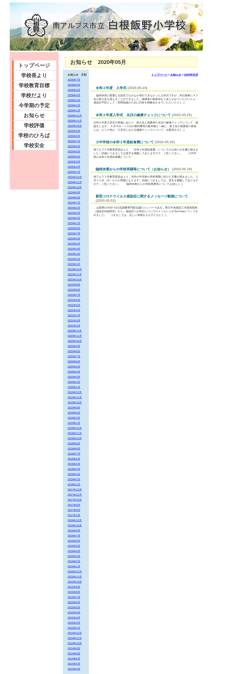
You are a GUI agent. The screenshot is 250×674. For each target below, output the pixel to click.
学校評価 (34, 125)
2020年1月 (74, 387)
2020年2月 (74, 382)
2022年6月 (74, 300)
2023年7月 (74, 233)
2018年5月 (74, 464)
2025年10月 (75, 125)
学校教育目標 (34, 85)
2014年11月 (75, 638)
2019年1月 (74, 423)
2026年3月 (74, 100)
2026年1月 (74, 110)
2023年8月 (74, 228)
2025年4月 (74, 156)
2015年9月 (74, 586)
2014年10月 (75, 643)
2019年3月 (74, 412)
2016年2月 (74, 561)
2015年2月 (74, 622)
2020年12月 (75, 330)
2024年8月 (74, 197)
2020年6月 (74, 361)
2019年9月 (74, 407)
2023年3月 (74, 253)
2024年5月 (74, 212)
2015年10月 (75, 581)
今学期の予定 (34, 105)
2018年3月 (74, 474)
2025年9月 (74, 131)
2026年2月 (74, 105)
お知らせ (34, 115)
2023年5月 (74, 243)
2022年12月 (75, 269)
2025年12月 (75, 115)
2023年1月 (74, 264)
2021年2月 (74, 325)
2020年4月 (74, 371)
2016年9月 (74, 530)
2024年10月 (75, 187)
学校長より (34, 75)
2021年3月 (74, 320)
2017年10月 (75, 499)
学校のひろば (34, 135)
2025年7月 (74, 141)
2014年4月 (74, 668)
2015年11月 (75, 576)
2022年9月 (74, 284)
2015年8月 (74, 592)
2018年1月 (74, 484)
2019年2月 (74, 417)
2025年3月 (74, 161)
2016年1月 (74, 566)
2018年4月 (74, 469)
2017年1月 (74, 515)
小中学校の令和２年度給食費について (125, 142)
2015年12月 (75, 571)
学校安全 (34, 145)
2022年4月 (74, 310)
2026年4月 (74, 95)
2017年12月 (75, 489)
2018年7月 (74, 453)
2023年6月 (74, 238)
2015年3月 (74, 617)
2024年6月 (74, 207)
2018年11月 (75, 433)
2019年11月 (75, 397)
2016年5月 (74, 545)
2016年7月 (74, 535)
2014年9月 (74, 648)
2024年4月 (74, 218)
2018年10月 (75, 438)
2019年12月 (75, 392)
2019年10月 (75, 402)
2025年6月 (74, 146)
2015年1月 (74, 627)
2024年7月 (74, 202)
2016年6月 (74, 540)
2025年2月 (74, 166)
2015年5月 (74, 607)
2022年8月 (74, 289)
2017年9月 (74, 504)
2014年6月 (74, 658)
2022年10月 (75, 279)
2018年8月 (74, 448)
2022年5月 (74, 305)
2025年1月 (74, 172)
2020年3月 (74, 376)
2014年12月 (75, 633)
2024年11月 (75, 182)
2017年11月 (75, 494)
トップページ (34, 65)
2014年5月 (74, 663)
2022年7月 (74, 294)
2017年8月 (74, 510)
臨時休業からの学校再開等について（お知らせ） (133, 169)
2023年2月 (74, 259)
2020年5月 (74, 366)
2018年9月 (74, 443)
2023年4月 (74, 248)
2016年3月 (74, 556)
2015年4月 (74, 612)
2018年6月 (74, 458)
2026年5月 (74, 90)
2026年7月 (74, 79)
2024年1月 (74, 223)
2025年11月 (75, 120)
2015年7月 (74, 597)
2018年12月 (75, 428)
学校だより (34, 95)
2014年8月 (74, 653)
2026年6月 (74, 84)
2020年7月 (74, 356)
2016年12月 (75, 520)
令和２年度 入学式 (111, 88)
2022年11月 (75, 274)
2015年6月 (74, 602)
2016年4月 (74, 551)
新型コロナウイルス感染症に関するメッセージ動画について (142, 196)
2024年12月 (75, 177)
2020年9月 (74, 346)
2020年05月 (191, 74)
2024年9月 (74, 192)
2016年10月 (75, 525)
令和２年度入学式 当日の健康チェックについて (133, 115)
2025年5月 (74, 151)
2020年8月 (74, 351)
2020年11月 (75, 335)
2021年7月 (74, 315)
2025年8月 (74, 136)
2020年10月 (75, 341)
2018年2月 (74, 479)
